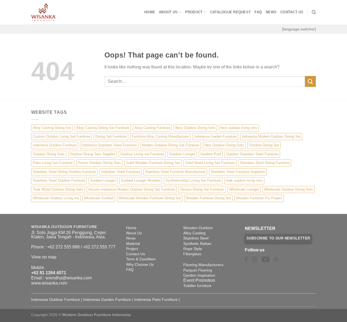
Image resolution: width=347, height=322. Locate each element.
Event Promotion (199, 280)
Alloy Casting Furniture (152, 128)
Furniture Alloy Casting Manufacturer (160, 136)
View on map (43, 257)
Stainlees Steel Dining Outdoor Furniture (64, 172)
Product (194, 12)
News (271, 12)
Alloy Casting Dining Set (52, 128)
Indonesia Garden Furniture (215, 136)
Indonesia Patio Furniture (156, 299)
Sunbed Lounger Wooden (140, 180)
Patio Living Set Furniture (53, 163)
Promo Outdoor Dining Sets (99, 163)
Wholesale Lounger (244, 189)
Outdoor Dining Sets (49, 154)
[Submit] (310, 81)
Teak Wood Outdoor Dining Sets (58, 189)
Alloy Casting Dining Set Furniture (102, 128)
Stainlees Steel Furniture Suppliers (238, 172)
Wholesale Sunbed (98, 198)
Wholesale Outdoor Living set (56, 198)
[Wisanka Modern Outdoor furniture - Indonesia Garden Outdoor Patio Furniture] (58, 12)
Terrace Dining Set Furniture (202, 189)
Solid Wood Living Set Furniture (210, 163)
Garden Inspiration (199, 275)
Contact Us (292, 12)
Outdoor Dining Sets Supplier (92, 154)
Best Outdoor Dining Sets (195, 128)
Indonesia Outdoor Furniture (54, 145)
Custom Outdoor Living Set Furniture (61, 136)
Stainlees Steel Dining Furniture (265, 163)
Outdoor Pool (210, 154)
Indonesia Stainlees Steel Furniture (109, 145)
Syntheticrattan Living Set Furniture (193, 180)
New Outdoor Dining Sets (224, 145)
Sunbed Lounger (103, 180)
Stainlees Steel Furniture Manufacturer (175, 172)
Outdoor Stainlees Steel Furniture (252, 154)
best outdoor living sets (239, 128)
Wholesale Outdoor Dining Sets (288, 189)
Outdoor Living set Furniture (142, 154)
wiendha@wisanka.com (69, 278)
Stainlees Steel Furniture (120, 172)
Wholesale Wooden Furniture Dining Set (149, 198)
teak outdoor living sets (244, 180)
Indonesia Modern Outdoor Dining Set (271, 136)
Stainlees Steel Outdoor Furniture (59, 180)
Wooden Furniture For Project (259, 198)
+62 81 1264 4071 (48, 272)
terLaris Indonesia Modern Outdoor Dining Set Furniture (131, 189)
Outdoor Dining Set (264, 145)
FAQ (258, 12)
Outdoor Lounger (182, 154)
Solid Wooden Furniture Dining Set (153, 163)
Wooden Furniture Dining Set (208, 198)
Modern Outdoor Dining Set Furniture (170, 145)
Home (149, 12)
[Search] (314, 12)
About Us (168, 12)
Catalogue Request (230, 12)
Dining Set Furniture (111, 136)
